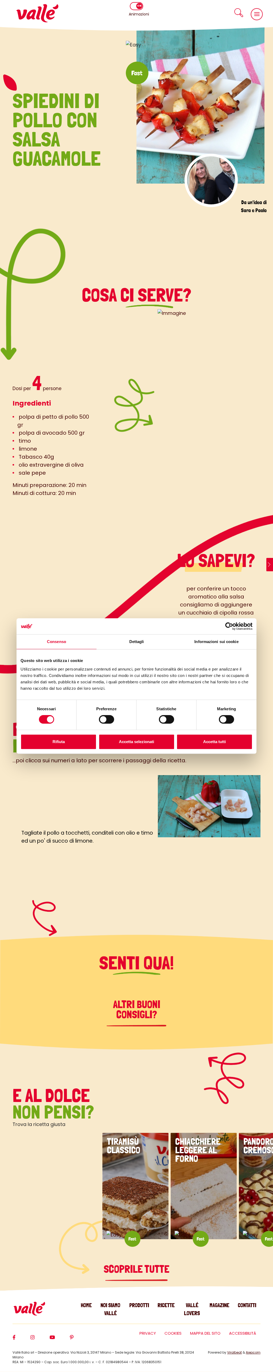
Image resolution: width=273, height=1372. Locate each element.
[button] (238, 12)
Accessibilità (242, 1333)
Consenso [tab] (56, 641)
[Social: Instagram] (40, 1340)
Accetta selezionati (136, 741)
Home (86, 1305)
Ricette (166, 1305)
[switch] (106, 719)
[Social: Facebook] (21, 1340)
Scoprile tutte (136, 1269)
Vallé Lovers (192, 1309)
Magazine (219, 1305)
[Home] (37, 13)
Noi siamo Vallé (110, 1309)
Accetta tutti (214, 741)
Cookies (173, 1333)
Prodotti (139, 1305)
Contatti (247, 1305)
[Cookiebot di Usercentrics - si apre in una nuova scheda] (229, 626)
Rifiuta (59, 741)
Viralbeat (234, 1352)
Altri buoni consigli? (136, 1009)
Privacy (147, 1333)
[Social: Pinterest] (79, 1340)
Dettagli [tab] (136, 641)
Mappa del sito (205, 1333)
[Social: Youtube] (60, 1340)
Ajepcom (253, 1352)
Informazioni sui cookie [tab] (216, 641)
